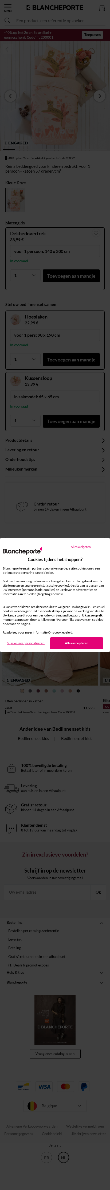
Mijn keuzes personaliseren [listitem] (26, 643)
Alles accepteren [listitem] (76, 643)
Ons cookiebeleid (60, 632)
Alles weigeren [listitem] (81, 547)
